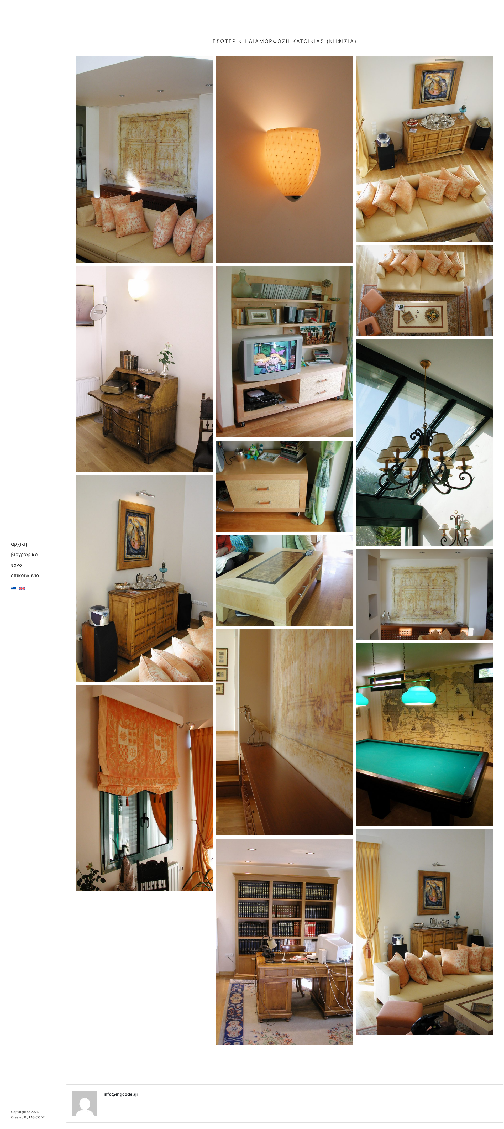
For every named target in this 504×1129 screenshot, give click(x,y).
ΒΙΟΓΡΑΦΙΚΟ (24, 554)
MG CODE (37, 1117)
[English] (22, 588)
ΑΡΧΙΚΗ (19, 544)
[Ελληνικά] (13, 588)
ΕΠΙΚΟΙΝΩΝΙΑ (25, 575)
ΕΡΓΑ (16, 565)
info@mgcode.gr (121, 1094)
